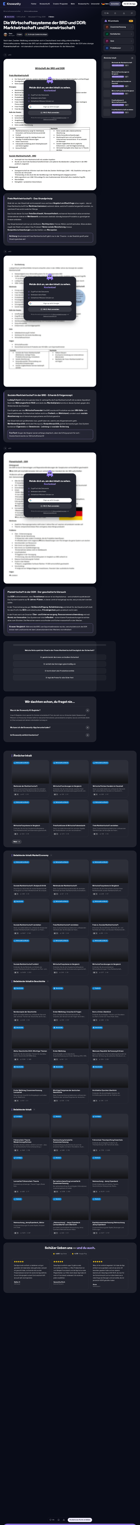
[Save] (115, 13)
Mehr (15, 842)
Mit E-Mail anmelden (51, 113)
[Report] (131, 13)
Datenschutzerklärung (50, 119)
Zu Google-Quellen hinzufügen (37, 34)
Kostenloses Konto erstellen (80, 1520)
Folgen (19, 34)
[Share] (124, 13)
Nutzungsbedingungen (59, 118)
